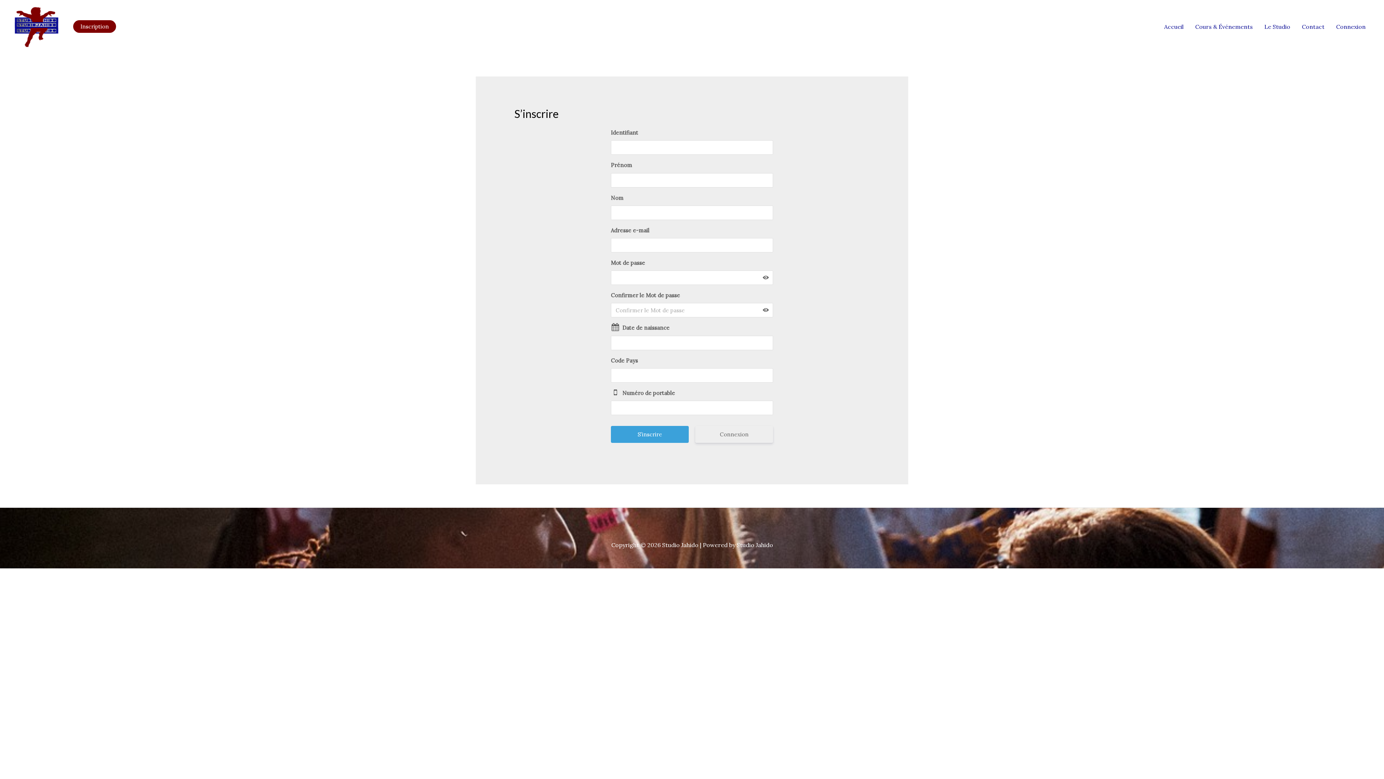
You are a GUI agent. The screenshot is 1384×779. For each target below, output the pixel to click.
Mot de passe (628, 262)
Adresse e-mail (630, 230)
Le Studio (1277, 26)
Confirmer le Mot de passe (645, 295)
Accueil (1174, 26)
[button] (94, 26)
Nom (617, 197)
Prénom (621, 165)
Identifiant (624, 132)
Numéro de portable (648, 393)
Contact (1313, 26)
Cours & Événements (1224, 26)
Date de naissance (646, 327)
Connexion (1351, 26)
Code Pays (624, 360)
